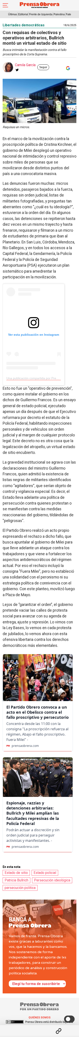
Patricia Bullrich (16, 880)
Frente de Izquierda (40, 14)
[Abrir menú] (5, 5)
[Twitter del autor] (17, 70)
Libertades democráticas (24, 25)
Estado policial (45, 873)
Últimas (12, 14)
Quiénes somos (39, 1017)
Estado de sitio (16, 873)
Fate (68, 14)
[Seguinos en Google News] (67, 68)
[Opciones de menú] (39, 1027)
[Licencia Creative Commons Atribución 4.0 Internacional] (14, 1022)
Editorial (23, 14)
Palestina (59, 14)
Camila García (25, 65)
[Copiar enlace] (58, 1031)
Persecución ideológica (52, 880)
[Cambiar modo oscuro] (69, 1019)
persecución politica (20, 888)
